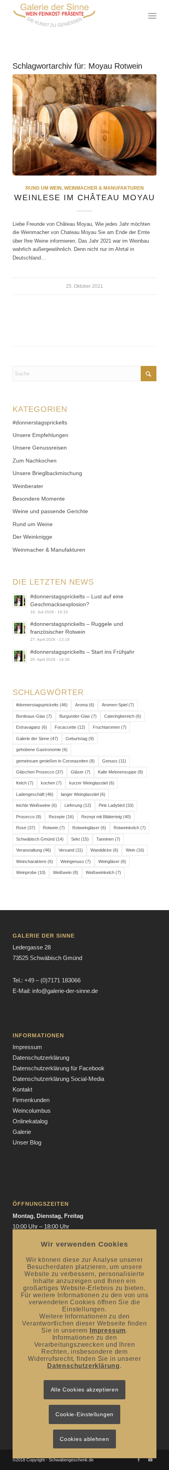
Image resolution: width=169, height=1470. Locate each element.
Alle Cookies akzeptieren (85, 1389)
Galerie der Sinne (37, 738)
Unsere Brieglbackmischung (47, 473)
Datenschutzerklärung (41, 1057)
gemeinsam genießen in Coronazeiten (55, 761)
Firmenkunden (31, 1100)
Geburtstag (80, 738)
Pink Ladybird (116, 805)
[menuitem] (152, 15)
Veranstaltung (33, 850)
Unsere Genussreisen (40, 447)
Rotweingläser (89, 827)
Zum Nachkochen (35, 460)
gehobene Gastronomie (42, 749)
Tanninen (108, 839)
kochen (51, 783)
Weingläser (112, 861)
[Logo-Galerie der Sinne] (70, 15)
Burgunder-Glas (78, 716)
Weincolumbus (32, 1110)
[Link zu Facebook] (139, 1460)
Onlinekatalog (30, 1121)
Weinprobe (31, 872)
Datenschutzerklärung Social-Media (58, 1078)
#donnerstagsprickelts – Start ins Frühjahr (82, 652)
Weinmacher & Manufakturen (104, 187)
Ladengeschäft (34, 794)
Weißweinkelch (103, 872)
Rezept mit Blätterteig (106, 816)
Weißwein (65, 872)
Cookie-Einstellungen (84, 1414)
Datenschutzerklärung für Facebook (59, 1068)
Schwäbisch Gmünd (40, 839)
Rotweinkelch (130, 827)
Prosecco (28, 816)
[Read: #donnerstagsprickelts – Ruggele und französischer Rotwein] (20, 628)
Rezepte (61, 816)
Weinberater (28, 486)
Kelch (24, 783)
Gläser (80, 772)
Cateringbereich (122, 716)
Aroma (84, 704)
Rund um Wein (44, 187)
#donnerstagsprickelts (40, 422)
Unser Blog (27, 1142)
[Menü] (152, 15)
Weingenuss (76, 861)
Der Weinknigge (32, 537)
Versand (71, 850)
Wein (135, 850)
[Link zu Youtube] (150, 1460)
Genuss (114, 761)
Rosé (25, 827)
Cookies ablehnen (84, 1439)
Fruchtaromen (110, 727)
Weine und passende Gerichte (50, 511)
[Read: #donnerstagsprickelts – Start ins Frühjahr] (20, 656)
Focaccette (70, 727)
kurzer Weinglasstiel (91, 783)
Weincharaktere (34, 861)
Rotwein (54, 827)
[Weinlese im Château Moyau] (84, 125)
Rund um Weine (33, 524)
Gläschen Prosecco (39, 772)
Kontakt (22, 1089)
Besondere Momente (39, 498)
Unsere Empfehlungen (40, 435)
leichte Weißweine (36, 805)
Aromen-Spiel (118, 704)
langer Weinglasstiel (83, 794)
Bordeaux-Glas (34, 716)
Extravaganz (31, 727)
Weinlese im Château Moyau (84, 197)
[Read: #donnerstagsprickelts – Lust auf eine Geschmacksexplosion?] (20, 601)
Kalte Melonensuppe (120, 772)
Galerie (22, 1131)
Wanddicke (104, 850)
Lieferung (77, 805)
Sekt (80, 839)
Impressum (27, 1047)
